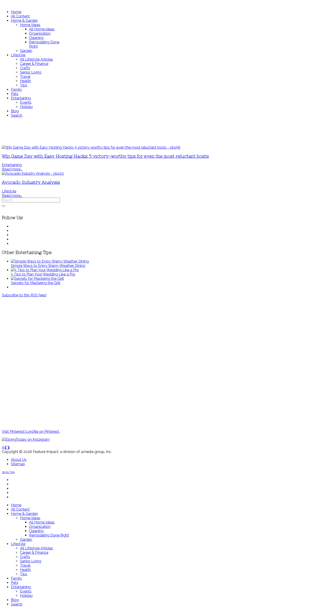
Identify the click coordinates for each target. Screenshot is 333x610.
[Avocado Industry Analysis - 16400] (33, 173)
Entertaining (12, 165)
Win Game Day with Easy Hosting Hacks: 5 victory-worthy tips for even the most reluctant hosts (105, 156)
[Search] (3, 206)
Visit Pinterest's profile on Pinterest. (31, 431)
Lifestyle (9, 191)
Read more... (12, 169)
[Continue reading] (50, 261)
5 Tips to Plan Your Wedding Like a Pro (43, 274)
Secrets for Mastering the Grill (35, 283)
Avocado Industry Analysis (31, 182)
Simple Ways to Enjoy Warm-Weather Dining (48, 265)
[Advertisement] (134, 131)
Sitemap (18, 464)
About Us (19, 460)
